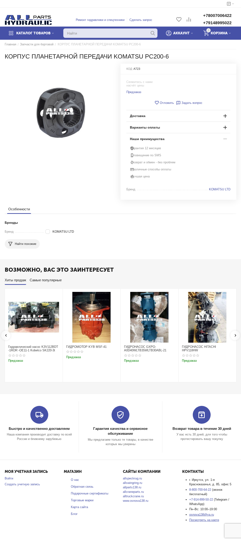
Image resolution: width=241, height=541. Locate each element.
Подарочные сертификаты (89, 493)
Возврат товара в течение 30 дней (202, 429)
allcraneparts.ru (133, 492)
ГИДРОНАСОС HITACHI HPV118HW (199, 348)
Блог (74, 514)
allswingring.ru (132, 483)
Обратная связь (82, 486)
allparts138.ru (132, 487)
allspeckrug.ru (132, 478)
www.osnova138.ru (135, 500)
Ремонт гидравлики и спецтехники (100, 20)
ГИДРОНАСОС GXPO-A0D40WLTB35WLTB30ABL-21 (145, 348)
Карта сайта (79, 507)
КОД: (129, 69)
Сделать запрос (140, 20)
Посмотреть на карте (204, 520)
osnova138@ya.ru (201, 514)
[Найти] (152, 33)
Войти (9, 478)
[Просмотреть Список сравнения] (189, 19)
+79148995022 (217, 22)
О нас (75, 480)
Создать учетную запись (22, 484)
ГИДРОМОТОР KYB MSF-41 (86, 347)
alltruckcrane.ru (133, 496)
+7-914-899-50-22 (201, 499)
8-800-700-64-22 (200, 489)
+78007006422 (217, 15)
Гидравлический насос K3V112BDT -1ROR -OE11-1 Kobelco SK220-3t (33, 348)
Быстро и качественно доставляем (39, 429)
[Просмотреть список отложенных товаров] (179, 19)
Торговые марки (82, 500)
